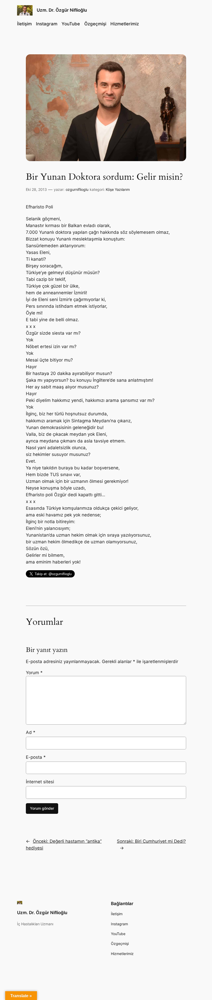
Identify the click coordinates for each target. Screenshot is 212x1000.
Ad (30, 732)
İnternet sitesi (40, 781)
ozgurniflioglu (77, 189)
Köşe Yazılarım (118, 189)
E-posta (36, 757)
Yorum (34, 672)
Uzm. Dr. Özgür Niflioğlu (62, 10)
